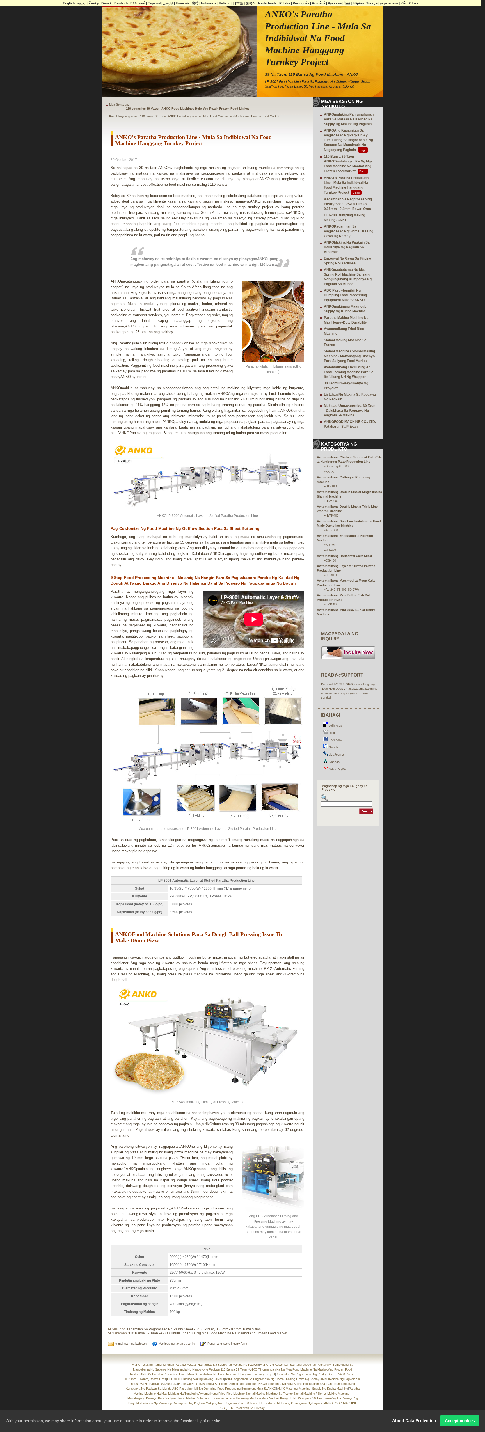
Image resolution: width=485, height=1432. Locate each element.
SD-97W (331, 550)
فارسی (168, 3)
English (69, 3)
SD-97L (331, 544)
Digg (331, 732)
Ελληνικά (137, 3)
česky (94, 3)
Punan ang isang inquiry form (227, 1343)
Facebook (335, 740)
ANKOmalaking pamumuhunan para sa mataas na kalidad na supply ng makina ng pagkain (349, 119)
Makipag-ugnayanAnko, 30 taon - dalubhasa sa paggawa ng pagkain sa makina (349, 410)
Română (318, 3)
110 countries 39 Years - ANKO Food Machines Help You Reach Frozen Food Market (187, 108)
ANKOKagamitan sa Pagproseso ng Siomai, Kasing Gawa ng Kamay (348, 231)
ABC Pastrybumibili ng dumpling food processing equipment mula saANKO (345, 295)
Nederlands (267, 3)
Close (413, 3)
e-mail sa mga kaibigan (131, 1343)
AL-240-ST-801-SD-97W (342, 589)
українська (389, 3)
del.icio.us (335, 725)
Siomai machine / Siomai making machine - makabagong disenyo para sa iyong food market (349, 356)
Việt (404, 3)
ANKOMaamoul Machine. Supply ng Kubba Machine (312, 1388)
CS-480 (331, 560)
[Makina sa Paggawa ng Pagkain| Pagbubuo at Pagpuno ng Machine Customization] (348, 658)
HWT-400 (332, 515)
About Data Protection (414, 1420)
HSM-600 (332, 501)
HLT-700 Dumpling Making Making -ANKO (195, 1379)
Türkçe (372, 3)
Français (183, 3)
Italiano (224, 3)
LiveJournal (336, 754)
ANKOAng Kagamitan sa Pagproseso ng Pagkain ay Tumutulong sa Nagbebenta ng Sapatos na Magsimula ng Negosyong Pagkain (348, 140)
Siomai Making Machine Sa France (269, 1393)
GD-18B (331, 486)
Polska (284, 3)
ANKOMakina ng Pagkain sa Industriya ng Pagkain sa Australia (347, 247)
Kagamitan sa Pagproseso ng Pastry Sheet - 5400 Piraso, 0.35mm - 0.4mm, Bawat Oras (193, 1329)
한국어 (251, 3)
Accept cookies (460, 1420)
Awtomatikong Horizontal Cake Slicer (344, 556)
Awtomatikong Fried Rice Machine (221, 1393)
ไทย (347, 3)
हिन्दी (195, 3)
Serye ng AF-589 (337, 466)
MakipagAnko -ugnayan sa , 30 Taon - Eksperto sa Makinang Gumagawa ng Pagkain (264, 1403)
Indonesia (208, 3)
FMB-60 (331, 604)
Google (333, 747)
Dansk (106, 3)
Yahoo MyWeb (338, 769)
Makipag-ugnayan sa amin (177, 1343)
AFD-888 (332, 530)
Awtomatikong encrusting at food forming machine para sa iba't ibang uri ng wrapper (349, 372)
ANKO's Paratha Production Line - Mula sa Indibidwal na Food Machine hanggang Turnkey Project (207, 1374)
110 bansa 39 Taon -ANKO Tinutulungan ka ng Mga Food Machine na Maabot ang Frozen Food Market (208, 1333)
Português (301, 3)
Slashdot (334, 762)
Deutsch (121, 3)
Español (154, 3)
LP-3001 (331, 575)
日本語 (238, 3)
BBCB (330, 471)
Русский (335, 3)
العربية (81, 3)
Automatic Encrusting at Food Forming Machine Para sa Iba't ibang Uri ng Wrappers (254, 1398)
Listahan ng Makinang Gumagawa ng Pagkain (173, 1403)
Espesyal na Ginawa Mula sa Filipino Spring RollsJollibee (217, 1383)
